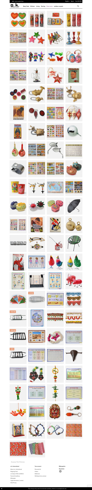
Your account (38, 466)
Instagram (60, 471)
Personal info (38, 469)
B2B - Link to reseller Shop (17, 1)
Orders (36, 471)
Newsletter (61, 469)
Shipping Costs (14, 471)
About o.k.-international (16, 469)
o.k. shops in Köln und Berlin (17, 473)
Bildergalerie (62, 466)
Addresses (37, 473)
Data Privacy (13, 482)
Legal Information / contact (16, 480)
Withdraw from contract (40, 476)
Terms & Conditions (15, 476)
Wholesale (13, 478)
